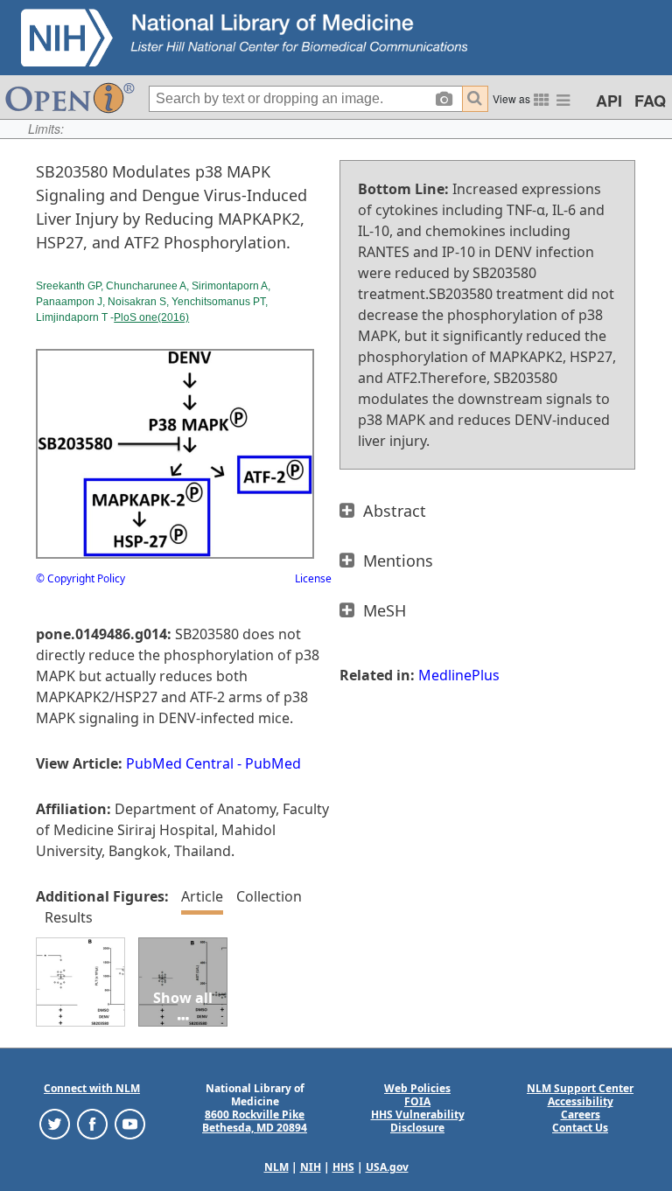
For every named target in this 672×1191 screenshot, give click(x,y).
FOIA (417, 1101)
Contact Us (580, 1127)
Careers (580, 1114)
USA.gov (387, 1167)
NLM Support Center (580, 1088)
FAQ (650, 100)
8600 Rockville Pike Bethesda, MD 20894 (254, 1121)
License (313, 578)
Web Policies (417, 1088)
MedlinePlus (459, 675)
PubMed (273, 763)
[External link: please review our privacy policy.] (54, 1123)
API (609, 100)
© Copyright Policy (80, 578)
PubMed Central (180, 763)
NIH (310, 1167)
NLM (276, 1167)
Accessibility (580, 1101)
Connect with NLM (92, 1088)
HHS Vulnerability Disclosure (418, 1121)
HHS (343, 1167)
